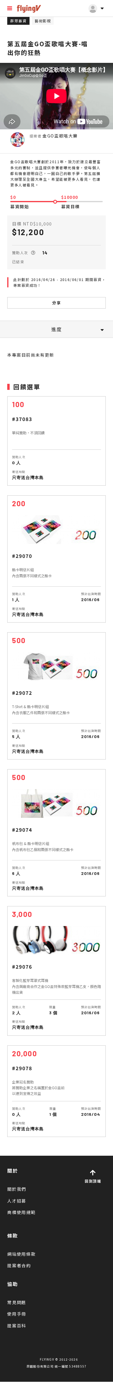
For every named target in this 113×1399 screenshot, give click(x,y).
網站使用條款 (21, 1254)
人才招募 (16, 1201)
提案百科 (16, 1326)
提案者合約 (19, 1265)
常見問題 (16, 1302)
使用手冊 (16, 1314)
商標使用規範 (21, 1212)
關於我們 (16, 1189)
